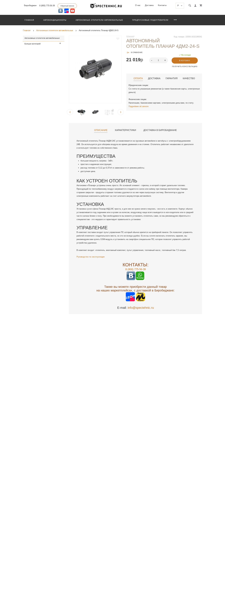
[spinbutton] (159, 60)
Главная (29, 20)
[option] (95, 69)
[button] (165, 60)
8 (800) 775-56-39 (47, 5)
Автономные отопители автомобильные (99, 20)
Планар (130, 37)
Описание (100, 130)
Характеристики (125, 130)
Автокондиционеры (54, 20)
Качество (189, 78)
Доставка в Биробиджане (160, 130)
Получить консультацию (184, 66)
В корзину (184, 60)
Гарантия (172, 78)
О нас (138, 5)
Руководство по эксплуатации (91, 257)
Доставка (149, 5)
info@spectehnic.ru (141, 307)
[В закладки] (117, 38)
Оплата (138, 78)
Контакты (162, 5)
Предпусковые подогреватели (150, 20)
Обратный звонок (67, 6)
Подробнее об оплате (138, 106)
